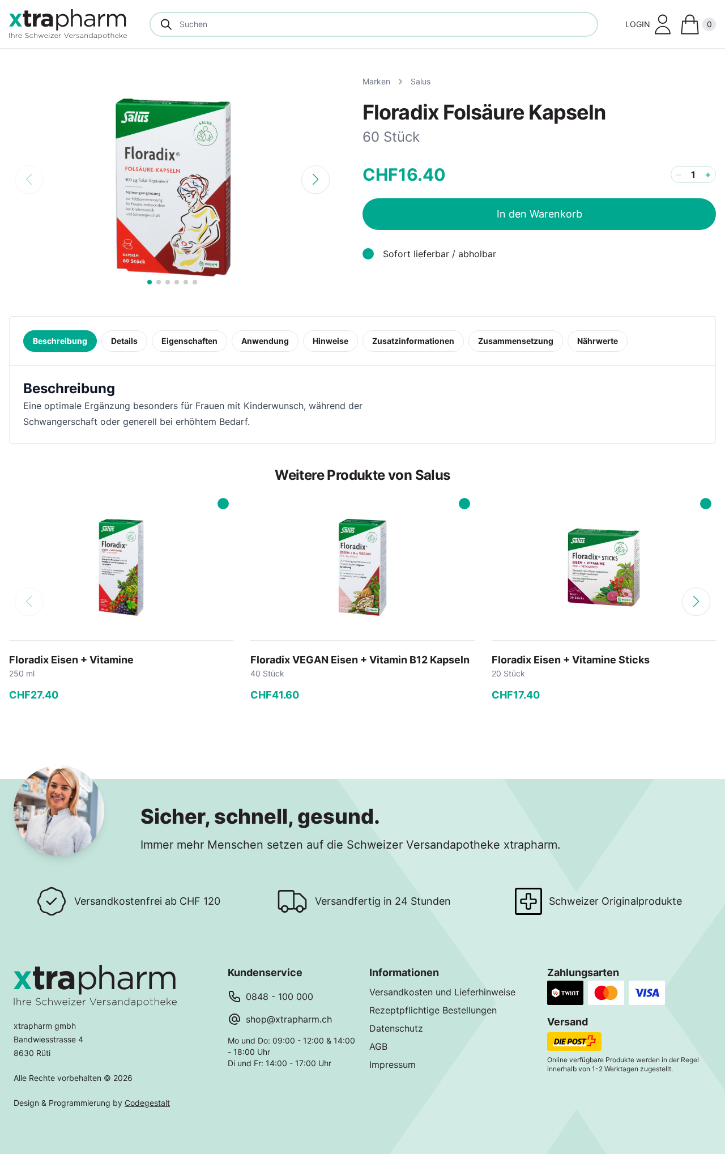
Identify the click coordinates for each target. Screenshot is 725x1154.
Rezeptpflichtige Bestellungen (433, 1010)
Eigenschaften (189, 341)
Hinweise (330, 341)
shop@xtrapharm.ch (289, 1019)
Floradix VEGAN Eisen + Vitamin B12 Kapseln (360, 660)
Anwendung (265, 341)
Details (124, 341)
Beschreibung (60, 341)
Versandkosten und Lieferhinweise (442, 992)
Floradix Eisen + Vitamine (71, 660)
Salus (420, 81)
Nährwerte (597, 341)
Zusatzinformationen (413, 341)
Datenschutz (396, 1028)
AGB (378, 1046)
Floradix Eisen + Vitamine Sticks (571, 660)
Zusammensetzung (515, 341)
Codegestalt (147, 1103)
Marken (376, 81)
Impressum (392, 1064)
